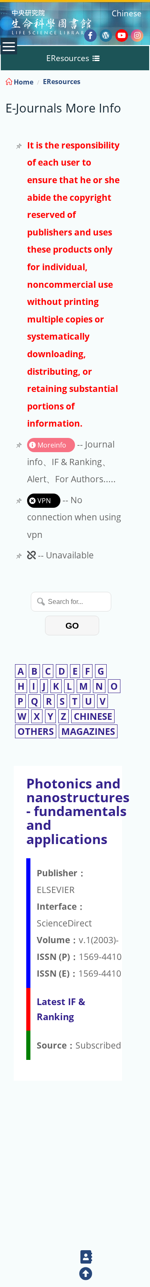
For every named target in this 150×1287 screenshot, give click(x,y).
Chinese (127, 13)
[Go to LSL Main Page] (62, 23)
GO (72, 625)
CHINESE (93, 716)
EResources (61, 81)
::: (143, 80)
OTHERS (36, 731)
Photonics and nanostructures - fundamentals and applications (78, 811)
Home (22, 82)
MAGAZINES (88, 731)
